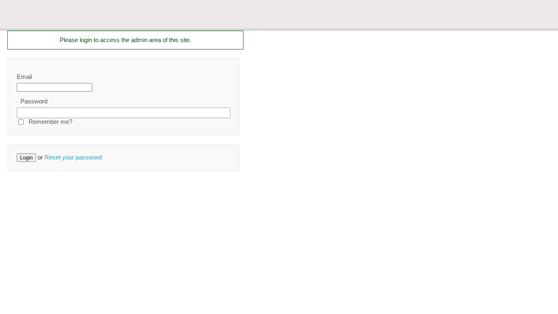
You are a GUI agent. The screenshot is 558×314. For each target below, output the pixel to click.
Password (33, 101)
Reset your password (73, 157)
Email (24, 76)
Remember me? (50, 121)
